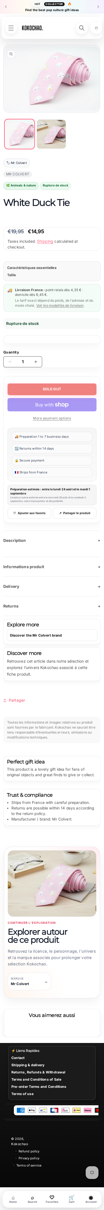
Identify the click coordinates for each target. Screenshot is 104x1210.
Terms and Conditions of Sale (36, 1079)
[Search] (82, 28)
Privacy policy (29, 1158)
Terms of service (29, 1165)
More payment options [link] (52, 418)
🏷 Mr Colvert (16, 163)
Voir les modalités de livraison (60, 305)
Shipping (45, 241)
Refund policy (29, 1151)
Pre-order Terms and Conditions (38, 1087)
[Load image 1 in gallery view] (19, 134)
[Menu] (11, 28)
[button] (96, 28)
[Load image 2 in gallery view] (51, 134)
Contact (18, 1058)
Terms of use (22, 1094)
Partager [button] (17, 700)
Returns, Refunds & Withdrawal (38, 1072)
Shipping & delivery (28, 1065)
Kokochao (19, 1144)
